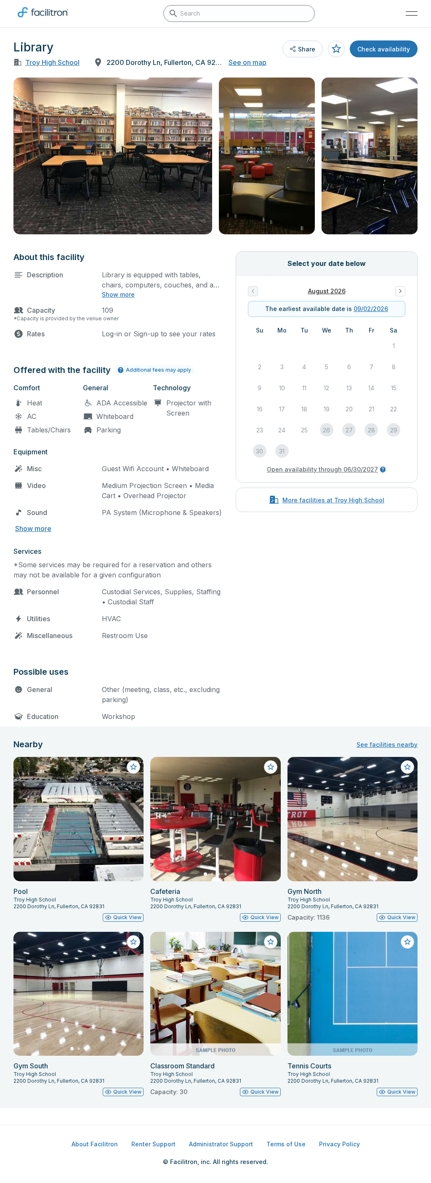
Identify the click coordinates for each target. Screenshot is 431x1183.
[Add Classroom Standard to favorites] (270, 942)
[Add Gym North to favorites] (407, 767)
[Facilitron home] (42, 19)
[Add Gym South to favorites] (133, 942)
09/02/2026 (371, 308)
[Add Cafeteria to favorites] (270, 767)
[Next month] (400, 291)
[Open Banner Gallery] (112, 156)
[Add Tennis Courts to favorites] (407, 942)
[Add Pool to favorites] (133, 767)
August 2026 (327, 291)
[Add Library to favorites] (336, 48)
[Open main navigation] (412, 13)
